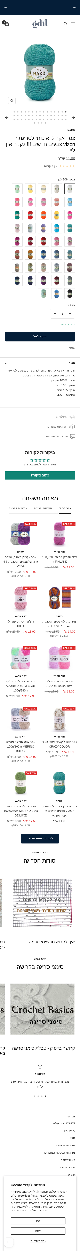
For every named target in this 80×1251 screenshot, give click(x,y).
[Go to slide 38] (40, 119)
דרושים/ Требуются (62, 1123)
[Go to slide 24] (36, 115)
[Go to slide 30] (14, 115)
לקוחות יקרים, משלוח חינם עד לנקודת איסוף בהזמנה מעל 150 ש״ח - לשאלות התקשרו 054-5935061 (40, 7)
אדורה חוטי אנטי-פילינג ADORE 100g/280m (59, 683)
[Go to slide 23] (40, 115)
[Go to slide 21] (47, 115)
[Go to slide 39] (36, 119)
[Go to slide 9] (36, 112)
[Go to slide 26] (29, 115)
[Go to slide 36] (47, 119)
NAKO (71, 130)
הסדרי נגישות (67, 1167)
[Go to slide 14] (17, 112)
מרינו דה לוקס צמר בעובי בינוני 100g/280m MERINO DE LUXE (21, 811)
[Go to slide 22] (43, 115)
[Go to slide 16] (65, 115)
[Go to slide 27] (25, 115)
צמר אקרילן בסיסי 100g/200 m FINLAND (59, 559)
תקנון (72, 1138)
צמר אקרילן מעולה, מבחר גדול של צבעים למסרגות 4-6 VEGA (20, 561)
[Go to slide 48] (38, 123)
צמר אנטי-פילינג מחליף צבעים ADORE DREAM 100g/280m (20, 686)
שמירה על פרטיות (57, 436)
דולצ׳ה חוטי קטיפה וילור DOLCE (20, 624)
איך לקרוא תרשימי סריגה (52, 941)
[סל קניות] (7, 24)
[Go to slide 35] (51, 119)
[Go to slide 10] (32, 112)
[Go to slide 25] (32, 115)
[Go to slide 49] (34, 123)
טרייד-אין (69, 1130)
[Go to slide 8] (40, 112)
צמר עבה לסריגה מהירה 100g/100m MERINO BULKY (20, 746)
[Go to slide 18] (58, 115)
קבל (38, 1221)
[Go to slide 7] (43, 112)
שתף (72, 347)
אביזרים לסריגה (18, 508)
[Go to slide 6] (47, 112)
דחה (38, 1231)
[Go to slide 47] (41, 123)
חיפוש (71, 1174)
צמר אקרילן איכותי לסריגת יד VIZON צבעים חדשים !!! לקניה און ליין (59, 811)
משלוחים (61, 416)
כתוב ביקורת (40, 475)
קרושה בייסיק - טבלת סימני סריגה (43, 1048)
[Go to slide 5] (51, 112)
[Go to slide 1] (65, 112)
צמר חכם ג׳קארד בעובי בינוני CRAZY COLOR (59, 744)
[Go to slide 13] (21, 112)
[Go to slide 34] (54, 119)
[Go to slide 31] (65, 119)
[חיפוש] (65, 24)
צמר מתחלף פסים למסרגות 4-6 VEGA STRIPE (59, 624)
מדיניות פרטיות (20, 1210)
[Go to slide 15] (14, 112)
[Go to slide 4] (54, 112)
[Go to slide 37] (43, 119)
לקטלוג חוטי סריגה (40, 838)
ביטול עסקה (68, 1160)
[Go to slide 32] (62, 119)
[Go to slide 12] (25, 112)
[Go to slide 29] (17, 115)
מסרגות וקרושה (43, 508)
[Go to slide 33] (58, 119)
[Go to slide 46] (45, 123)
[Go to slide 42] (25, 119)
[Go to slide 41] (29, 119)
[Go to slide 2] (62, 112)
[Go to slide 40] (32, 119)
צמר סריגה (65, 508)
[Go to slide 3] (58, 112)
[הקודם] (73, 117)
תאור (72, 363)
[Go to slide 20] (51, 115)
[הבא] (6, 117)
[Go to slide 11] (29, 112)
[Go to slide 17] (62, 115)
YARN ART (59, 552)
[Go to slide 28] (21, 115)
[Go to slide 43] (21, 119)
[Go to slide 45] (14, 119)
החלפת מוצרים (56, 426)
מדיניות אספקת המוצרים (59, 1152)
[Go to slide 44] (17, 119)
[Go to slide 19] (54, 115)
